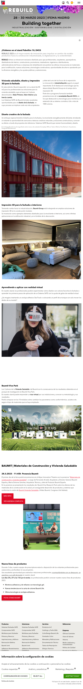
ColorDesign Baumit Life (50, 633)
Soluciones (25, 624)
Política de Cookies (8, 681)
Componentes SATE (8, 630)
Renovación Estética (8, 642)
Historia (65, 639)
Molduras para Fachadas (10, 633)
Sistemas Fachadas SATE (10, 627)
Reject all (37, 676)
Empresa (66, 630)
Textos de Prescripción (49, 645)
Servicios (45, 624)
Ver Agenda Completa (13, 501)
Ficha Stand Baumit (12, 597)
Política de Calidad (69, 647)
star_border (79, 40)
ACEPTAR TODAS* (72, 676)
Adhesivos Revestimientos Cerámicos (10, 649)
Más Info (7, 496)
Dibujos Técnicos (48, 648)
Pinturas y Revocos (8, 636)
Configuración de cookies (16, 676)
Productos (5, 624)
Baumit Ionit (6, 645)
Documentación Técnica (50, 642)
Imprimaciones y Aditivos (10, 639)
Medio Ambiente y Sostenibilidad (69, 644)
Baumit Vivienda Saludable (29, 490)
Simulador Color (47, 636)
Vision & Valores (68, 636)
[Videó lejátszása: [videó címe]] (41, 427)
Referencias (67, 624)
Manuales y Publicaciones (50, 639)
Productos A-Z (47, 627)
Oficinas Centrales (69, 633)
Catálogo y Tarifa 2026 (49, 630)
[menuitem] (63, 2)
